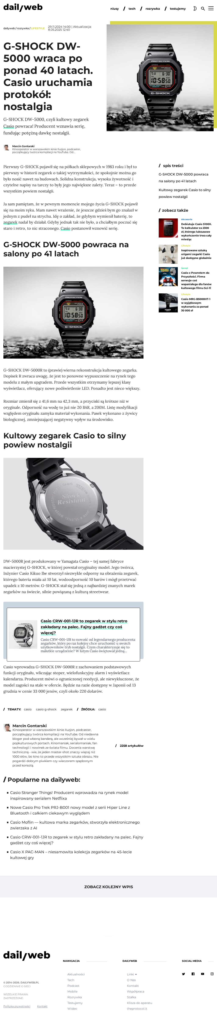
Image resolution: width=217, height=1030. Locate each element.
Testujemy (75, 1003)
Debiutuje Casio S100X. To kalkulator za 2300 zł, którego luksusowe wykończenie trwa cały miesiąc (196, 231)
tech (132, 9)
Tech (70, 980)
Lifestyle (38, 28)
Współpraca (135, 991)
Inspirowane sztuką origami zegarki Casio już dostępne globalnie (196, 254)
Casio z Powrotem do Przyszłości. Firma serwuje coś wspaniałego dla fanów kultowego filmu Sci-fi (196, 280)
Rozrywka (23, 28)
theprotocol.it (137, 1009)
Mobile (72, 991)
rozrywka (153, 9)
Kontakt (42, 1006)
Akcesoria (186, 219)
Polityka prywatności (16, 1006)
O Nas (131, 980)
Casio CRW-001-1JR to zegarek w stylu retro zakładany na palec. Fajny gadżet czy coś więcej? (84, 627)
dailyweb (9, 28)
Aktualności (76, 974)
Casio (8, 126)
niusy (114, 9)
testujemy (178, 9)
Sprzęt (184, 268)
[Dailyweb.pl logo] (25, 956)
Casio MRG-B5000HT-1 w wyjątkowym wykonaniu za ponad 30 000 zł (195, 304)
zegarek (10, 222)
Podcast (73, 986)
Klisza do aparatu (139, 1003)
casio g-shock (46, 709)
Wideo (72, 1009)
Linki (130, 974)
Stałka (131, 997)
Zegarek (66, 709)
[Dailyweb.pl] (23, 8)
